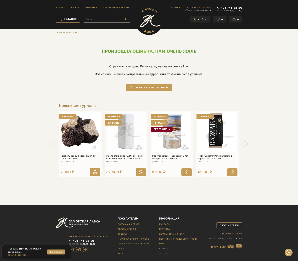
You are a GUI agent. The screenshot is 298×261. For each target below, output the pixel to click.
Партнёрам (165, 229)
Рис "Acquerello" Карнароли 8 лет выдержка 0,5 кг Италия (170, 157)
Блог (120, 253)
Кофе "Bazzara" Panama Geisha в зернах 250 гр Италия (215, 157)
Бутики (176, 7)
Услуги (60, 7)
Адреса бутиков (127, 229)
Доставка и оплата (198, 7)
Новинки (91, 7)
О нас (162, 244)
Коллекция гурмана (116, 7)
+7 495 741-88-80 (229, 7)
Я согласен (56, 252)
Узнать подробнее (17, 255)
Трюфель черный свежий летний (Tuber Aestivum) (78, 157)
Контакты (164, 224)
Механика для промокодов (133, 239)
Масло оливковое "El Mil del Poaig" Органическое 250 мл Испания (124, 157)
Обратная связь (229, 225)
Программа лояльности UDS (134, 244)
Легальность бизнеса (171, 234)
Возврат (122, 234)
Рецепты (122, 248)
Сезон (75, 7)
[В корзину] (95, 172)
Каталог (163, 248)
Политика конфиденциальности (178, 239)
